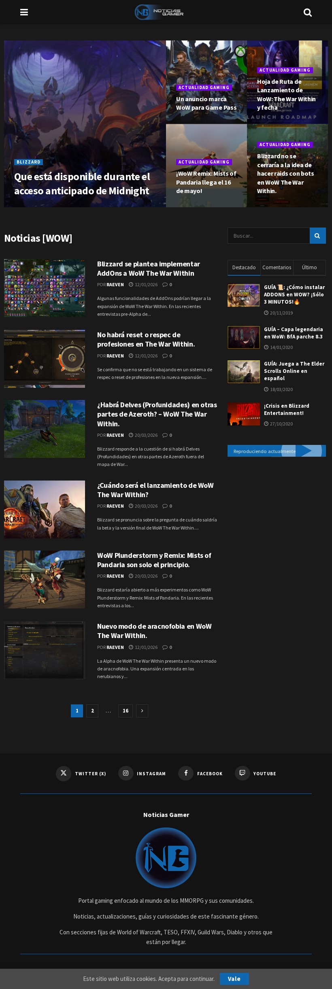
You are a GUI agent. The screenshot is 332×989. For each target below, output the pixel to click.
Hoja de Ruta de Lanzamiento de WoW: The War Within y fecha (286, 94)
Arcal (30, 206)
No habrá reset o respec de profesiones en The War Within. (146, 339)
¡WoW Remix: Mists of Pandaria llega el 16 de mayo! (206, 182)
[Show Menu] (24, 12)
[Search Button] (308, 12)
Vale (234, 979)
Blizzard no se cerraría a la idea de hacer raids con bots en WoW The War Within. (285, 173)
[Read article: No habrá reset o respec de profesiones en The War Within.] (44, 359)
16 (125, 710)
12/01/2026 (193, 123)
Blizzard (28, 162)
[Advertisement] (273, 513)
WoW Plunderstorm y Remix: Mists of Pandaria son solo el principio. (154, 560)
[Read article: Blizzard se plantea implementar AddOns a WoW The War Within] (44, 288)
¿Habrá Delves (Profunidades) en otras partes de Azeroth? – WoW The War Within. (157, 414)
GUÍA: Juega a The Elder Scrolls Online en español (294, 371)
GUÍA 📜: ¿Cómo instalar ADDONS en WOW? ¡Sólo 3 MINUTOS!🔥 (294, 294)
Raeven (115, 284)
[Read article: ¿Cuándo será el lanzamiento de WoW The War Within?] (44, 509)
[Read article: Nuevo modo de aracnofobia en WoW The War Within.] (44, 650)
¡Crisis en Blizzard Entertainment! (286, 409)
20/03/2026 (59, 206)
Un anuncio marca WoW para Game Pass (206, 103)
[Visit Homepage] (165, 12)
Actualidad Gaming (204, 87)
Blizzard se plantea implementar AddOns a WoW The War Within (148, 268)
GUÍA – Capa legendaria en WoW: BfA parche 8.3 (293, 333)
